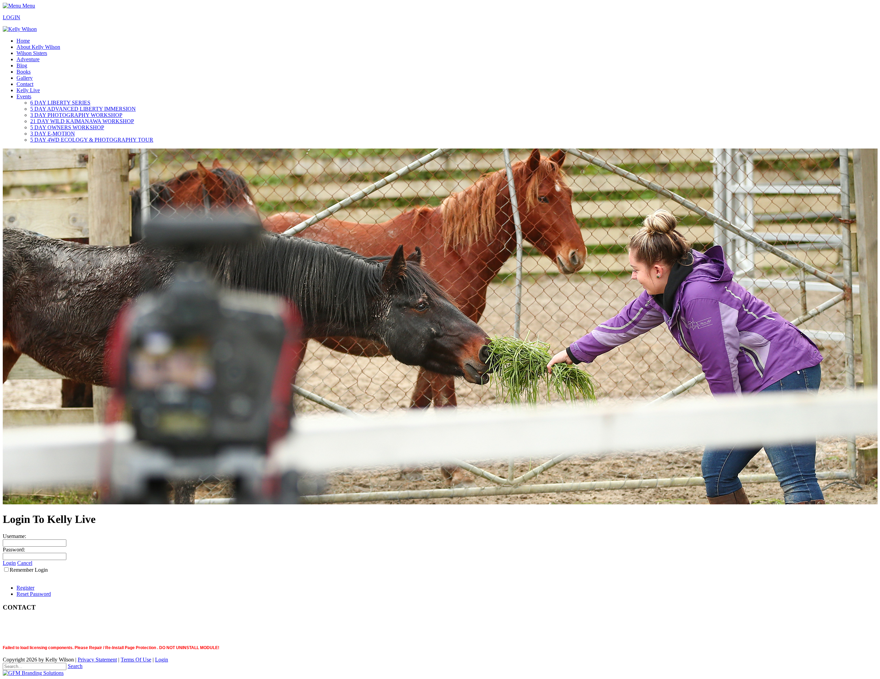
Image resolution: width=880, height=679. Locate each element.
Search (75, 666)
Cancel (24, 563)
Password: (14, 549)
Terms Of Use (136, 659)
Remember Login (29, 570)
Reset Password (33, 594)
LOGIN (11, 17)
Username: (14, 536)
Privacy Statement (97, 659)
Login (9, 563)
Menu (28, 6)
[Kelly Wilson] (20, 29)
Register (25, 588)
